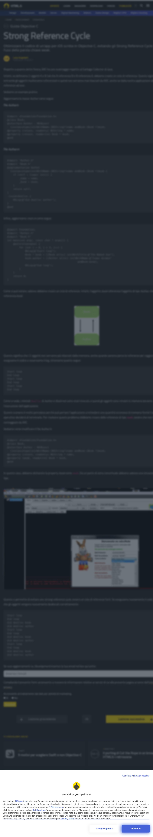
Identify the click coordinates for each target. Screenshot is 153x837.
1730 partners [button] (21, 801)
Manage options (104, 828)
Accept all (136, 828)
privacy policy (67, 818)
